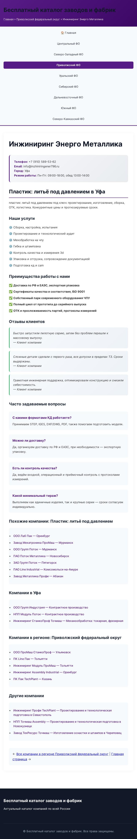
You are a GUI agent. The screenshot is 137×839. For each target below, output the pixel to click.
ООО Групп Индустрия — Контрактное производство (50, 607)
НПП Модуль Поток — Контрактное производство (48, 614)
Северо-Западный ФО (68, 54)
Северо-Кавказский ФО (68, 119)
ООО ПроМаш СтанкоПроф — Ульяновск (42, 652)
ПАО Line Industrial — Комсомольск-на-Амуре (45, 569)
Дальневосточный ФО (68, 97)
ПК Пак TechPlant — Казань (32, 679)
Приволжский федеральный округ (38, 19)
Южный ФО (68, 108)
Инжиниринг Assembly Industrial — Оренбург (45, 672)
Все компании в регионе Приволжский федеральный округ (62, 754)
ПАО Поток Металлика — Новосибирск (41, 556)
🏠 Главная (68, 32)
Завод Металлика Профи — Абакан (38, 576)
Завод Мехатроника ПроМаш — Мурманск (43, 542)
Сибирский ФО (68, 86)
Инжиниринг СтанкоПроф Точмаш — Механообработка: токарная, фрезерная (68, 621)
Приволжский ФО (68, 65)
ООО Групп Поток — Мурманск (35, 549)
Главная (9, 19)
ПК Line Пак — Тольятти (30, 659)
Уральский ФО (68, 75)
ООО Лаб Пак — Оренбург (31, 536)
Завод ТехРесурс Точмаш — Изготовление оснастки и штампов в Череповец (67, 733)
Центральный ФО (68, 43)
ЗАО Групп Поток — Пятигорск (35, 562)
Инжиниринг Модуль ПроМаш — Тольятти (43, 665)
